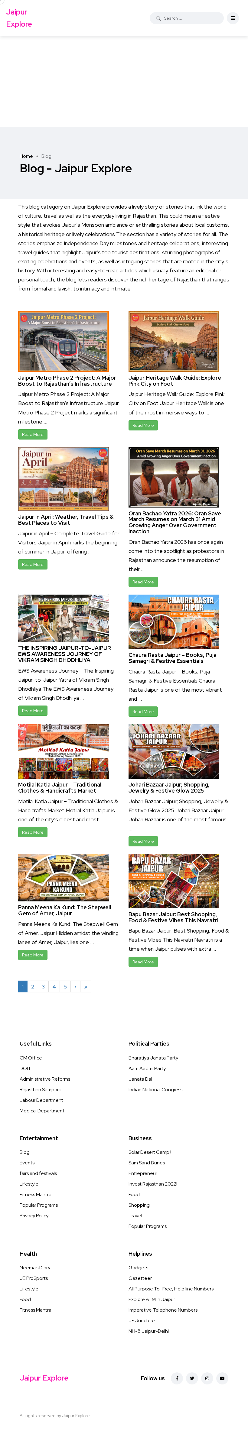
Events (27, 1163)
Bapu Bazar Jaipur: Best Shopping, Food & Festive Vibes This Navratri (173, 917)
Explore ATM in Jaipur (152, 1299)
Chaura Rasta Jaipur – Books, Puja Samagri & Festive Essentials (173, 657)
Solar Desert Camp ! (150, 1152)
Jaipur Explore (19, 18)
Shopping (139, 1205)
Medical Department (42, 1111)
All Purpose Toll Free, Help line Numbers (171, 1289)
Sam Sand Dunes (147, 1163)
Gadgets (138, 1267)
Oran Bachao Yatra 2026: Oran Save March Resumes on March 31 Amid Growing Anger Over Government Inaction (175, 522)
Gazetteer (140, 1278)
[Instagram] (207, 1378)
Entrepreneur (143, 1173)
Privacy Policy (34, 1215)
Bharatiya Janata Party (153, 1058)
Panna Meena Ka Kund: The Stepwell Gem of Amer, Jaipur (64, 910)
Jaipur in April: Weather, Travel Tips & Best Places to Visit (66, 519)
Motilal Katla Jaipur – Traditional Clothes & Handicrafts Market (59, 787)
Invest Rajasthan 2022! (153, 1184)
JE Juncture (142, 1320)
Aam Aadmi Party (147, 1068)
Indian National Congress (155, 1089)
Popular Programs (39, 1205)
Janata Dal (140, 1079)
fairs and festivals (38, 1173)
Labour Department (41, 1100)
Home (26, 156)
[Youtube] (222, 1378)
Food (134, 1194)
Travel (135, 1215)
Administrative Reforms (45, 1079)
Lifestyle (29, 1184)
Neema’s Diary (35, 1267)
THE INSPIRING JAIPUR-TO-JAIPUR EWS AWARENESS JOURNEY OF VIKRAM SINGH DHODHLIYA (64, 654)
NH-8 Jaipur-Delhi (149, 1331)
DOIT (25, 1068)
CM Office (31, 1058)
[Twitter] (192, 1378)
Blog (25, 1152)
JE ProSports (34, 1278)
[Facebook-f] (177, 1378)
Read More (33, 434)
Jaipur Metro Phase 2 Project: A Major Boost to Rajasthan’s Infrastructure (67, 380)
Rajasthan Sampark (40, 1089)
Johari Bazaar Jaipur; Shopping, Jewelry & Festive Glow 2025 (169, 787)
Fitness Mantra (35, 1194)
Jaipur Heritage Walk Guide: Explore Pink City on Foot (175, 380)
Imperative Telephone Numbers (163, 1310)
